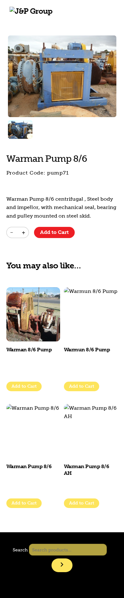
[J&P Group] (31, 11)
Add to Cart (54, 232)
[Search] (62, 565)
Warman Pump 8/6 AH (86, 469)
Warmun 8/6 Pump (87, 350)
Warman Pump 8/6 (29, 466)
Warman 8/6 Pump (29, 350)
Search (20, 550)
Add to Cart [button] (81, 386)
